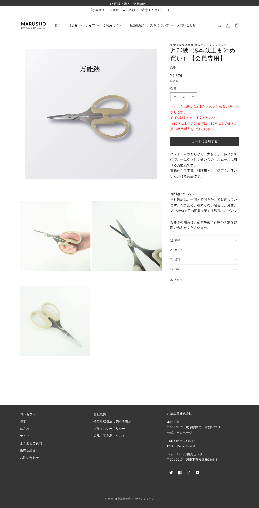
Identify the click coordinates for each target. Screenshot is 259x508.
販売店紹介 (28, 450)
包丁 (23, 421)
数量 (173, 88)
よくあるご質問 (31, 443)
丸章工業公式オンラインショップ (134, 498)
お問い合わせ (29, 457)
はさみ (25, 428)
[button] (59, 25)
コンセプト (28, 414)
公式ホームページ (179, 432)
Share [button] (178, 279)
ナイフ (25, 435)
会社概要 (99, 414)
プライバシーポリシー (109, 428)
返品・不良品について (109, 435)
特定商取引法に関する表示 (112, 421)
